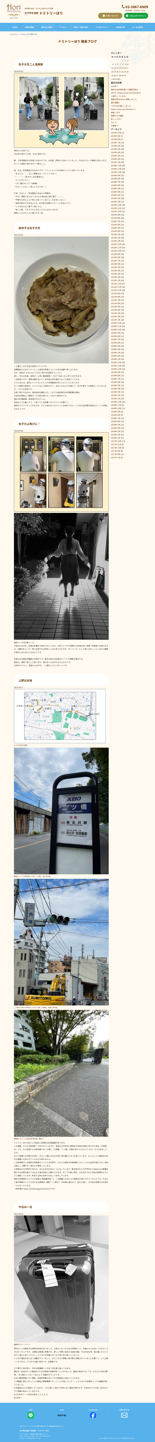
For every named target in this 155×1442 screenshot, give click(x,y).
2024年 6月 (115, 185)
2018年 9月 (115, 411)
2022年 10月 (116, 250)
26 (115, 75)
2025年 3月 (115, 155)
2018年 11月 (116, 405)
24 (127, 71)
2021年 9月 (115, 293)
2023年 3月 (115, 234)
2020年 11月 (116, 326)
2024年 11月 (116, 168)
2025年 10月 (116, 132)
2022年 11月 (116, 247)
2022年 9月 (115, 254)
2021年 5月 (115, 306)
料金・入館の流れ (81, 27)
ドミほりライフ (102, 27)
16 (125, 68)
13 (117, 68)
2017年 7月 (115, 457)
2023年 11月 (116, 208)
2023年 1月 (115, 241)
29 (122, 75)
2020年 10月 (116, 329)
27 (117, 75)
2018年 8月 (115, 415)
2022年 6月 (115, 264)
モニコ (113, 122)
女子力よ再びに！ (29, 424)
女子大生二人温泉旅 (30, 64)
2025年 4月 (115, 152)
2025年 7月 (115, 142)
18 (112, 71)
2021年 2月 (115, 316)
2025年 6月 (115, 145)
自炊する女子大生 (29, 228)
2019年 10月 (116, 369)
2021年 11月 (116, 287)
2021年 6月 (115, 303)
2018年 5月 (115, 424)
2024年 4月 (115, 191)
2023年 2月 (115, 237)
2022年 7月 (115, 260)
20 (117, 71)
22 (122, 71)
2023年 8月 (115, 218)
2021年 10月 (116, 290)
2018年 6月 (115, 421)
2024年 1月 (115, 201)
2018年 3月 (115, 431)
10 (127, 64)
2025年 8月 (115, 139)
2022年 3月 (115, 273)
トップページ (14, 34)
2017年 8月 (115, 454)
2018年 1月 (115, 437)
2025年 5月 (115, 149)
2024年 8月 (115, 178)
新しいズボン (116, 119)
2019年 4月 (115, 388)
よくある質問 (137, 27)
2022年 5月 (115, 267)
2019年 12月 (116, 362)
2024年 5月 (115, 188)
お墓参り (114, 125)
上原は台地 (25, 680)
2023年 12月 (116, 205)
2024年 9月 (115, 175)
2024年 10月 (116, 172)
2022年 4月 (115, 270)
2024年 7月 (115, 181)
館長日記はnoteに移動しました (124, 99)
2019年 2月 (115, 395)
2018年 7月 (115, 418)
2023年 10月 (116, 211)
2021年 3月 (115, 313)
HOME (15, 27)
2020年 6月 (115, 342)
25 (112, 75)
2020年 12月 (116, 323)
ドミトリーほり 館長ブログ (29, 34)
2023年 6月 (115, 224)
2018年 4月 (115, 428)
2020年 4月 (115, 349)
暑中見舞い (115, 102)
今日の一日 (25, 1207)
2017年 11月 (116, 444)
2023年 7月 (115, 221)
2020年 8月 (115, 336)
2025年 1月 (115, 162)
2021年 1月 (115, 319)
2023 (114, 79)
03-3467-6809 (136, 6)
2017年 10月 (116, 447)
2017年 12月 (116, 441)
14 (120, 68)
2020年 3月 (115, 352)
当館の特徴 (29, 27)
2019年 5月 (115, 385)
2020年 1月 (115, 359)
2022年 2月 (115, 277)
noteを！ (115, 86)
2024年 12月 (116, 165)
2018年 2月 (115, 434)
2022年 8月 (115, 257)
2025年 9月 (115, 136)
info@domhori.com (33, 1438)
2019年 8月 (115, 375)
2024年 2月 (115, 198)
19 (115, 71)
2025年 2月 (115, 159)
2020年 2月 (115, 355)
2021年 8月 (115, 296)
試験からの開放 (117, 115)
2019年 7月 (115, 378)
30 (125, 75)
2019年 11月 (116, 365)
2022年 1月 (115, 280)
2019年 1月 (115, 398)
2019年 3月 (115, 391)
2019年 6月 (115, 382)
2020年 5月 (115, 346)
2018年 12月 (116, 401)
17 (127, 68)
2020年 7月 (115, 339)
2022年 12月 (116, 244)
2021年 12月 (116, 283)
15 (122, 68)
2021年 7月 (115, 300)
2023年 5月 (115, 227)
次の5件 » (18, 1397)
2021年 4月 (115, 309)
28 (120, 75)
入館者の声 (120, 27)
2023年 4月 (115, 231)
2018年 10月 (116, 408)
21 (120, 71)
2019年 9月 (115, 372)
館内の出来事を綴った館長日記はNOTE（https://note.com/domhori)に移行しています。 (126, 92)
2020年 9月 (115, 332)
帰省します (115, 112)
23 (125, 71)
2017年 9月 (115, 451)
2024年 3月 (115, 195)
